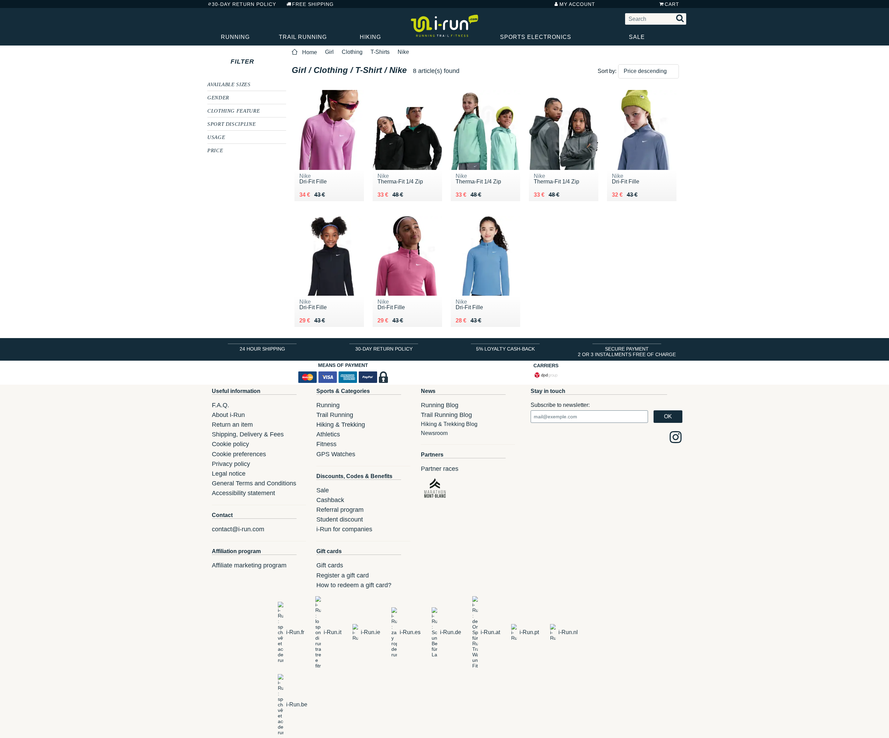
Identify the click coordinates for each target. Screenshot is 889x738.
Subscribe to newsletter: (560, 405)
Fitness (326, 444)
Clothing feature (233, 110)
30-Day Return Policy (244, 4)
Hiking (370, 37)
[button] (648, 71)
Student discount (339, 519)
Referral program (340, 509)
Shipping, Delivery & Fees (248, 434)
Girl (329, 52)
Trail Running (303, 37)
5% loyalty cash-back (505, 349)
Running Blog (439, 405)
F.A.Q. (220, 405)
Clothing (352, 52)
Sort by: (607, 71)
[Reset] (260, 61)
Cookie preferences (239, 454)
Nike (403, 52)
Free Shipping (313, 4)
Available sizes (229, 84)
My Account (577, 4)
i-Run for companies (344, 529)
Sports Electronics (535, 37)
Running (235, 37)
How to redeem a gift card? (353, 585)
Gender (218, 97)
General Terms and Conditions (254, 483)
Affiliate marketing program (249, 565)
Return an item (232, 424)
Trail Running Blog (446, 414)
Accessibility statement (243, 493)
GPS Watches (335, 454)
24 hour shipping (262, 349)
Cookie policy (230, 444)
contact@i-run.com (238, 529)
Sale (637, 37)
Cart (672, 4)
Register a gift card (342, 575)
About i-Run (228, 414)
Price (215, 150)
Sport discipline (231, 123)
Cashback (330, 500)
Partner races (439, 468)
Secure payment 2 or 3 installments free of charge (627, 351)
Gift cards (329, 565)
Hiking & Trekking (340, 424)
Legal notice (229, 473)
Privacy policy (231, 463)
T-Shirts (380, 52)
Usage (216, 137)
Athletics (328, 434)
